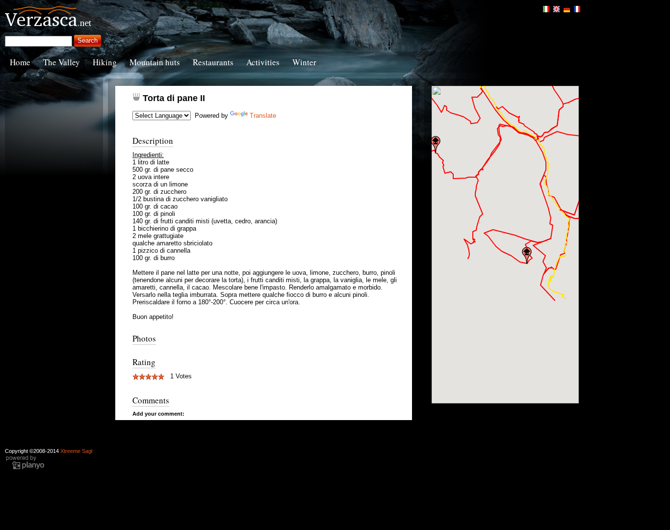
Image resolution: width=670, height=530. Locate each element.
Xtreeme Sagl (76, 451)
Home (20, 62)
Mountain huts (154, 62)
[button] (435, 144)
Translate (263, 115)
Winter (304, 62)
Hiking (105, 62)
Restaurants (213, 62)
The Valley (61, 62)
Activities (263, 62)
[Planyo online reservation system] (25, 468)
